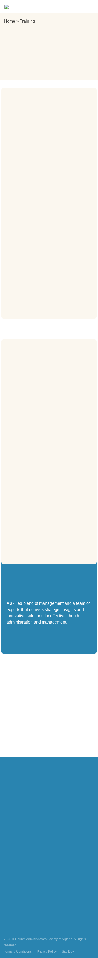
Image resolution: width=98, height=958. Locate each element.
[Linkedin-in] (89, 923)
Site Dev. (68, 951)
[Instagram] (69, 923)
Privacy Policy (47, 951)
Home (9, 21)
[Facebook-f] (59, 923)
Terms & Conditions (18, 951)
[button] (89, 7)
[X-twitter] (79, 923)
